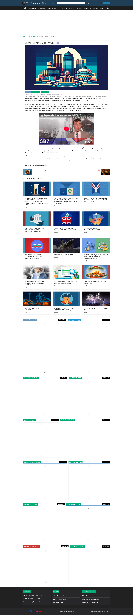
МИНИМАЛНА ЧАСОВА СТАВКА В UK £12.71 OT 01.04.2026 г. (65, 282)
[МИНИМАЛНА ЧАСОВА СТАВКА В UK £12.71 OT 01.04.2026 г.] (66, 266)
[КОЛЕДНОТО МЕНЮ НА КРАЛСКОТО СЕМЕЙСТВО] (96, 266)
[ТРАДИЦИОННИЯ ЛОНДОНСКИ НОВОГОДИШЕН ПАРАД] (66, 292)
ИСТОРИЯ (71, 8)
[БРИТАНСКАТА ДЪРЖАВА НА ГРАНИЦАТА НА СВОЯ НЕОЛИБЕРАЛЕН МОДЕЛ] (37, 212)
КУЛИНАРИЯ (87, 8)
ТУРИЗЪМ (79, 8)
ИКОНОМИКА (42, 8)
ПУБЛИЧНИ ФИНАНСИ (35, 91)
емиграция (28, 94)
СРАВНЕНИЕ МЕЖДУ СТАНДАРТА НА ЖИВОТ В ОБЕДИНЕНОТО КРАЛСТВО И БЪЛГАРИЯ (96, 256)
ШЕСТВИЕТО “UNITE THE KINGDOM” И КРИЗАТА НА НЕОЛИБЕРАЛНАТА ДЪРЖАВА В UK (96, 199)
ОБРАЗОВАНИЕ (52, 8)
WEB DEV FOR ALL (69, 611)
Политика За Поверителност (91, 599)
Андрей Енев (42, 94)
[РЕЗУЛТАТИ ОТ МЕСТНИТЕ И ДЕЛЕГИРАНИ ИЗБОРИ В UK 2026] (66, 212)
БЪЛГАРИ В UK (27, 91)
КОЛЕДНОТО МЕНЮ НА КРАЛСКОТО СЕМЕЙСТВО (96, 282)
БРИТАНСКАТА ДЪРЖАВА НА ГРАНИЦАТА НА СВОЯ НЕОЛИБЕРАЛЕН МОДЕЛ (34, 229)
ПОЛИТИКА (32, 8)
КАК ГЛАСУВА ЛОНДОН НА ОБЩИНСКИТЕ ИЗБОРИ (93, 229)
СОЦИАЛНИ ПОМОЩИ (45, 91)
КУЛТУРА (64, 8)
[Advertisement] (66, 20)
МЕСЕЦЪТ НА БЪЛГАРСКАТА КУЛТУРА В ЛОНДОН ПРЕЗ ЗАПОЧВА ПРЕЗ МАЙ (34, 256)
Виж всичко (62, 319)
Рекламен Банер (58, 602)
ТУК (47, 165)
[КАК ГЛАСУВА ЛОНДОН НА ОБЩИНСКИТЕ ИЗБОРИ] (96, 212)
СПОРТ (102, 8)
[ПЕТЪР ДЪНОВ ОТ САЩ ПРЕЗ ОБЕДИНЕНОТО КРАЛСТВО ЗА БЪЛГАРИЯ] (37, 266)
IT (58, 8)
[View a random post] (53, 3)
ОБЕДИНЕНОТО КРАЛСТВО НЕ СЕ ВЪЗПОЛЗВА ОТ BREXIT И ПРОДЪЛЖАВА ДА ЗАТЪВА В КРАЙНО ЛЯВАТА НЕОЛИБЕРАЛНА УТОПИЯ (36, 201)
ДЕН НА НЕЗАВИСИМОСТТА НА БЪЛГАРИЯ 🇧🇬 (85, 170)
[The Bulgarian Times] (25, 8)
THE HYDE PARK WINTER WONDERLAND (33, 309)
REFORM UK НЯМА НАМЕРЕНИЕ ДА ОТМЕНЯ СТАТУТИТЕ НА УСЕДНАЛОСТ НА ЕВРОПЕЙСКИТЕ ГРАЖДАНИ (66, 200)
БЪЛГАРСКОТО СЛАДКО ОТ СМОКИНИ (45, 170)
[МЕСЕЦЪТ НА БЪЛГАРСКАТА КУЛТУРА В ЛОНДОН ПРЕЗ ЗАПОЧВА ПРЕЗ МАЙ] (37, 239)
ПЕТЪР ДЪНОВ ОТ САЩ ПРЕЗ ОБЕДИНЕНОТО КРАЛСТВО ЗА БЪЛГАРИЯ (35, 283)
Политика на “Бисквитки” (90, 602)
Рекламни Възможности (60, 599)
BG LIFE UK (106, 3)
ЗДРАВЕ (95, 8)
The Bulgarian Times (37, 3)
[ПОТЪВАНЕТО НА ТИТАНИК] (66, 239)
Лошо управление (34, 94)
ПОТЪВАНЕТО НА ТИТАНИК (63, 255)
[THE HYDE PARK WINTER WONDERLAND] (37, 292)
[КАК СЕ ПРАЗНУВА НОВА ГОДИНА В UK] (96, 292)
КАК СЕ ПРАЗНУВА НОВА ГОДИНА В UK (96, 309)
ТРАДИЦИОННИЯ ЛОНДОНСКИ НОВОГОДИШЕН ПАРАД (65, 309)
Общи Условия (87, 596)
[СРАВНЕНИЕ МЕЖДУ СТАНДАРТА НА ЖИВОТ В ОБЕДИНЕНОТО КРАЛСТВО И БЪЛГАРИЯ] (96, 239)
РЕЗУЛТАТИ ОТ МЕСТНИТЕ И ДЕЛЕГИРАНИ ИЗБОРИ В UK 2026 (65, 229)
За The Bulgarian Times (59, 596)
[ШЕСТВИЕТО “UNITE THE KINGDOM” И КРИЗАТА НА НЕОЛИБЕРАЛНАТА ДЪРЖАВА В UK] (96, 182)
